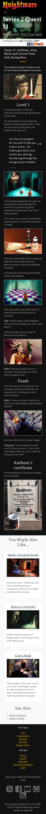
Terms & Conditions (23, 764)
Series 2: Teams (16, 718)
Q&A (23, 768)
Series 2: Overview (23, 606)
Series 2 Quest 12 (17, 715)
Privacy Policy (23, 745)
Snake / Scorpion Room (23, 555)
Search (23, 758)
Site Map (23, 761)
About (23, 755)
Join (23, 733)
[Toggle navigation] (5, 12)
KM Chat (23, 742)
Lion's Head (23, 655)
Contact (23, 739)
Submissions (23, 736)
